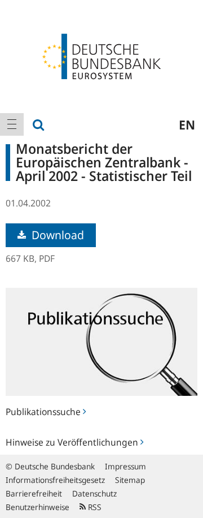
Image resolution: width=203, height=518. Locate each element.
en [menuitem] (187, 124)
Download (56, 235)
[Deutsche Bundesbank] (101, 55)
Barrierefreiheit (34, 493)
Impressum (125, 466)
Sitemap (130, 479)
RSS (94, 507)
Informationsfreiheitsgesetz (55, 479)
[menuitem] (12, 124)
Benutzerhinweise (37, 507)
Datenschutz (94, 493)
